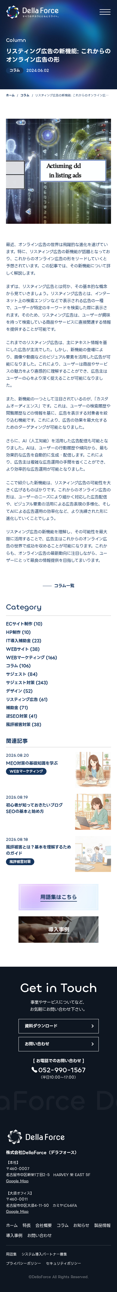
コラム (24, 95)
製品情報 (102, 1225)
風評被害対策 (18, 724)
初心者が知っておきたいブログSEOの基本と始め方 (34, 808)
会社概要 (43, 1225)
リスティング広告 (22, 699)
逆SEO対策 (16, 716)
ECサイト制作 (19, 623)
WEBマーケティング (25, 657)
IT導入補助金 (18, 640)
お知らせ (81, 1225)
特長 (27, 1225)
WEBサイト (17, 649)
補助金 (12, 707)
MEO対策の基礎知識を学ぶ (32, 763)
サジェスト (16, 674)
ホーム (10, 95)
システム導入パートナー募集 (44, 1254)
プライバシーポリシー (23, 1263)
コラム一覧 (64, 585)
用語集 (11, 1254)
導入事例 (14, 1235)
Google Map (17, 1181)
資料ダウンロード (41, 1025)
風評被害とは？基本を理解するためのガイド (38, 850)
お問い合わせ (37, 1043)
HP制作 (13, 632)
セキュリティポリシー (63, 1263)
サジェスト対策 (20, 682)
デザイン (14, 691)
